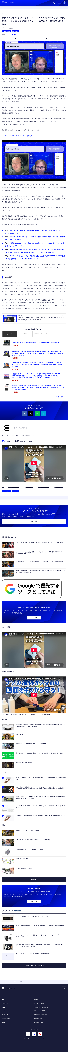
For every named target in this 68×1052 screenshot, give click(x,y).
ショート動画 (12, 441)
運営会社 (36, 999)
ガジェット (5, 1007)
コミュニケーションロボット (40, 334)
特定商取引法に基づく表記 (40, 1014)
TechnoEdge (15, 31)
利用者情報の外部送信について (41, 1007)
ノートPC (10, 334)
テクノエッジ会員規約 (39, 1011)
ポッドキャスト (6, 1018)
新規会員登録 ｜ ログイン (64, 3)
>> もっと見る (60, 396)
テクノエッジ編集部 (9, 28)
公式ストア (5, 1022)
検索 (54, 3)
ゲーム (3, 1011)
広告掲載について (38, 1018)
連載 (3, 999)
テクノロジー (5, 1003)
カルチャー (5, 1014)
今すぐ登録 (34, 521)
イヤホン (25, 333)
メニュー (59, 3)
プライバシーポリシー (39, 1003)
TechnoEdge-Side (6, 31)
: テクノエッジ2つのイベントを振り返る (21, 136)
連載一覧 (34, 879)
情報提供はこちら (38, 1022)
